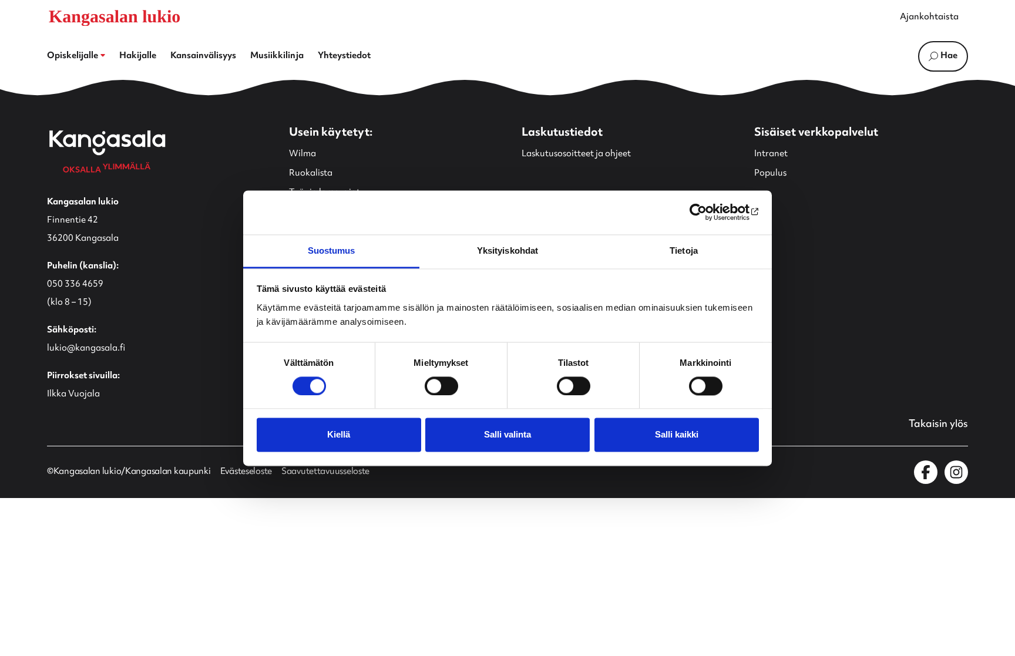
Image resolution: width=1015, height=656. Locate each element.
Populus (770, 173)
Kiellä (338, 435)
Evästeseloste (246, 472)
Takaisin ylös (938, 425)
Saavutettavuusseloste (325, 472)
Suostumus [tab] (331, 250)
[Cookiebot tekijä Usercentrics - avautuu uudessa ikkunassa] (707, 212)
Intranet (771, 154)
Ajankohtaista (929, 18)
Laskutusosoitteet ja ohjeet (576, 154)
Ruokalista (310, 173)
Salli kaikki (676, 435)
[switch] (441, 385)
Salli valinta (507, 435)
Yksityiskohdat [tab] (507, 250)
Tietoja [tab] (684, 250)
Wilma (302, 154)
